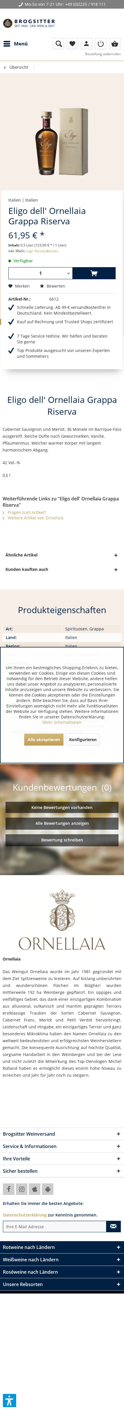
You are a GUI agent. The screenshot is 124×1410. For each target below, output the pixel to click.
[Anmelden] (100, 43)
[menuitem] (15, 43)
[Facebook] (8, 1189)
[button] (9, 1400)
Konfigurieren (83, 739)
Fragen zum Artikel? (26, 512)
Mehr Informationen (62, 722)
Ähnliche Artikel (21, 555)
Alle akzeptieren (44, 739)
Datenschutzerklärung (25, 1215)
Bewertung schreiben (62, 840)
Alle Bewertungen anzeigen (62, 823)
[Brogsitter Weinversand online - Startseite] (29, 23)
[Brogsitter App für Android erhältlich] (47, 1189)
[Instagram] (21, 1189)
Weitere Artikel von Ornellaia (35, 518)
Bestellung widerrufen (103, 53)
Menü (21, 43)
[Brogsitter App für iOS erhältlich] (34, 1189)
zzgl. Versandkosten (42, 250)
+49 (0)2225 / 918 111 (85, 4)
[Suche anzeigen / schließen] (58, 43)
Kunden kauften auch (26, 569)
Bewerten (55, 286)
